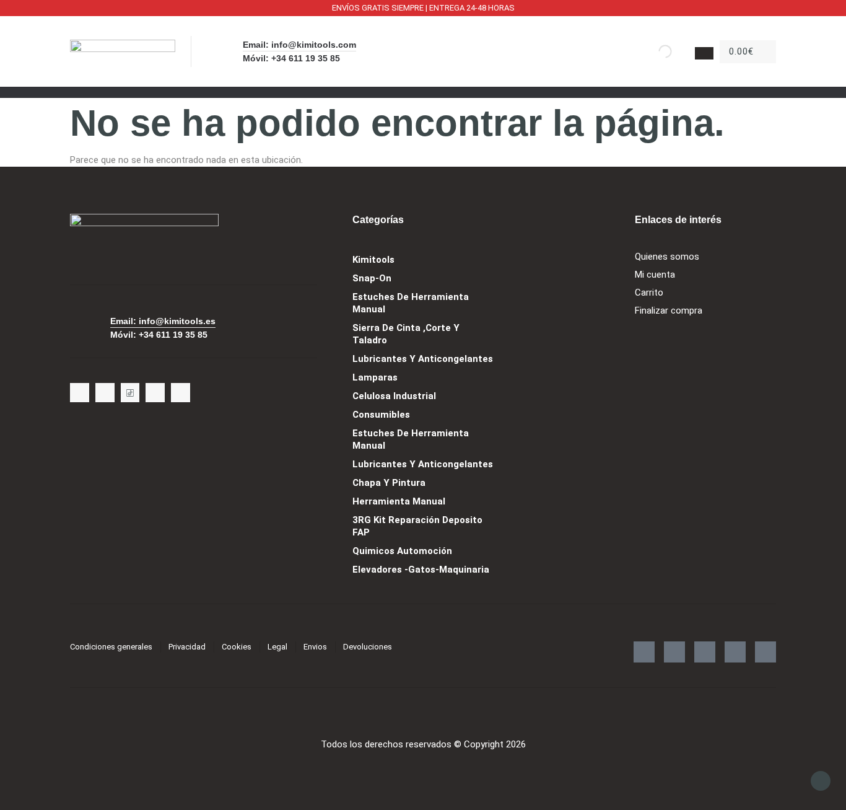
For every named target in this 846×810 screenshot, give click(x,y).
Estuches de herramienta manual (410, 303)
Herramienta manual (398, 501)
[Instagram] (105, 392)
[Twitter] (79, 392)
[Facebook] (180, 392)
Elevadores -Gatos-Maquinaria (420, 569)
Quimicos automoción (402, 551)
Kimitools (373, 259)
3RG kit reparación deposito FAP (417, 526)
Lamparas (375, 377)
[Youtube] (155, 392)
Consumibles (381, 414)
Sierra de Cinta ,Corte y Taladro (406, 334)
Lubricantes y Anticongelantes (422, 358)
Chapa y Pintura (388, 482)
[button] (423, 92)
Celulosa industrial (394, 396)
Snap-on (371, 278)
